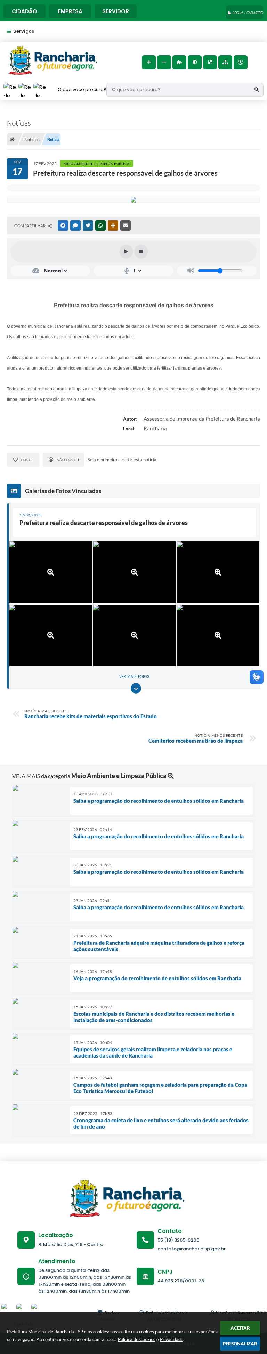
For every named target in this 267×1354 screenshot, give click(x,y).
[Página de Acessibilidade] (241, 62)
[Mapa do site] (225, 62)
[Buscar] (257, 90)
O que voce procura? (82, 89)
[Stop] (141, 252)
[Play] (126, 252)
